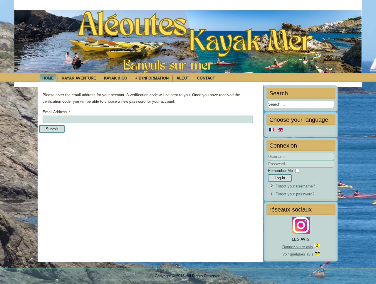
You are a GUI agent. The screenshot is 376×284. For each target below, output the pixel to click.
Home (48, 78)
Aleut (183, 78)
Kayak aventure (79, 78)
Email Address (56, 112)
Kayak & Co (115, 78)
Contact (206, 78)
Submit (52, 129)
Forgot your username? (295, 186)
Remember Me (280, 170)
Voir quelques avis (297, 254)
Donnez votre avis (297, 247)
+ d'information (152, 78)
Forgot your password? (295, 194)
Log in (280, 178)
